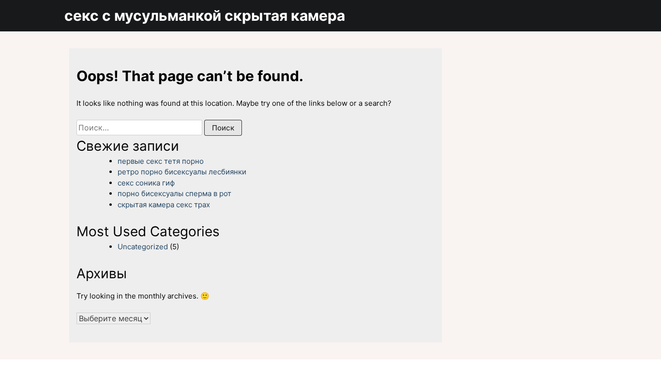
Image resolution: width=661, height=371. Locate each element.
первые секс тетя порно (161, 161)
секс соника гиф (146, 182)
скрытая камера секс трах (164, 204)
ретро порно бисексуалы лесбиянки (182, 171)
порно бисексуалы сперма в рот (174, 193)
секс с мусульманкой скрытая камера (204, 15)
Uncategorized (143, 246)
